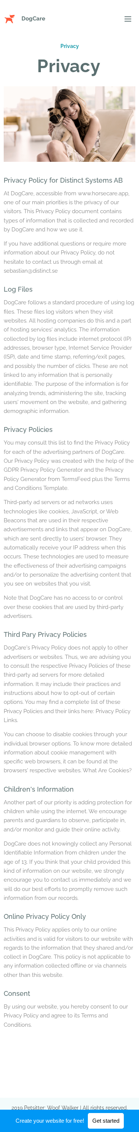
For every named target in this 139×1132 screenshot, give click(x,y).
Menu (127, 18)
